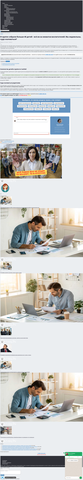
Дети (11, 143)
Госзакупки (6, 7)
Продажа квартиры (10, 19)
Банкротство (6, 10)
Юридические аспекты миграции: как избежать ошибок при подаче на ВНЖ (16, 445)
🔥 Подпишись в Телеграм (6, 142)
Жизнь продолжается (17, 143)
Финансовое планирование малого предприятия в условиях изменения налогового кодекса (19, 446)
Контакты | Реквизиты (6, 462)
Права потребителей (8, 22)
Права (3, 3)
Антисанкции (4, 28)
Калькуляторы (5, 25)
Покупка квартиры (9, 18)
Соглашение (4, 460)
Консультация (5, 463)
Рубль (3, 27)
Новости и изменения (8, 5)
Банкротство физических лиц (11, 11)
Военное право (7, 14)
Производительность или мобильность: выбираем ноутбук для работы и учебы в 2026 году (19, 448)
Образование (6, 13)
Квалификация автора (9, 141)
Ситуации (6, 4)
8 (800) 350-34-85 (49, 54)
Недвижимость (7, 15)
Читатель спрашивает (31, 143)
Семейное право (7, 21)
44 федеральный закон (10, 9)
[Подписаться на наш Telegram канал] (2, 477)
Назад (1, 33)
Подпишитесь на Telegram (10, 477)
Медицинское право (8, 23)
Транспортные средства (8, 24)
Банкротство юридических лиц (12, 12)
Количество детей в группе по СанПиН (10, 63)
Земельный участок (10, 17)
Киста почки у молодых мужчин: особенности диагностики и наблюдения (16, 447)
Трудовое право (7, 20)
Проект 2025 (4, 26)
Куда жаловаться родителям (8, 64)
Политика (4, 461)
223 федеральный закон (10, 8)
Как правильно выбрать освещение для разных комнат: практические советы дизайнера (19, 449)
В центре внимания (4, 143)
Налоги (5, 6)
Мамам (24, 143)
